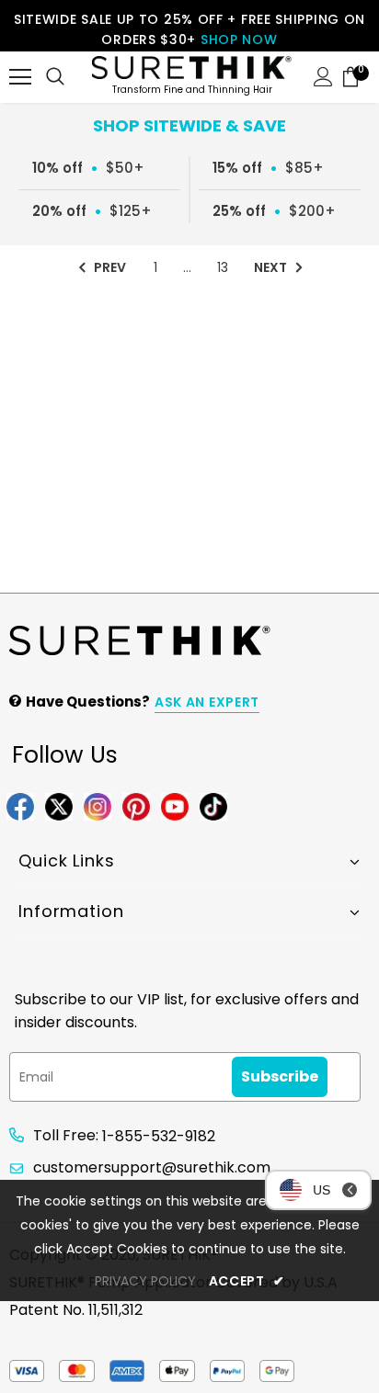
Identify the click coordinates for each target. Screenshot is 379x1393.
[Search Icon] (55, 77)
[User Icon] (323, 76)
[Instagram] (97, 804)
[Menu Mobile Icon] (20, 77)
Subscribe (279, 1076)
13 (222, 267)
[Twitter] (58, 804)
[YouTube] (174, 804)
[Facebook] (20, 804)
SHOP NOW (239, 39)
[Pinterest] (136, 804)
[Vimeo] (213, 804)
